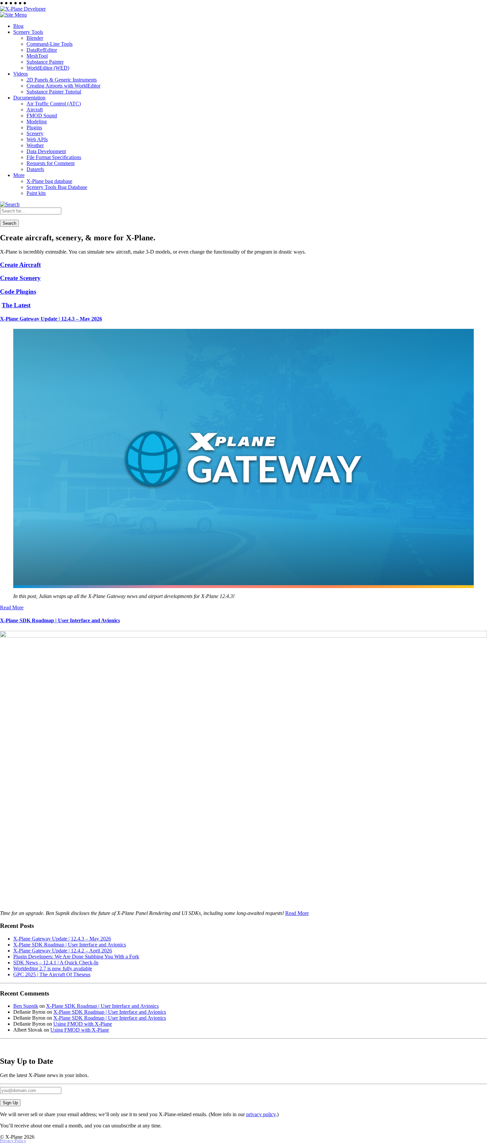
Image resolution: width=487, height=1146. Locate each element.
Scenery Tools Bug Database (57, 187)
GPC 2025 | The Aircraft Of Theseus (51, 974)
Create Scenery (20, 277)
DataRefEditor (42, 50)
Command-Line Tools (50, 44)
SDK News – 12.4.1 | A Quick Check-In (55, 962)
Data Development (46, 151)
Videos (20, 74)
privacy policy (261, 1114)
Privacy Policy (13, 1140)
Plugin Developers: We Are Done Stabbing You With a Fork (76, 956)
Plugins (34, 127)
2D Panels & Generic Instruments (62, 80)
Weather (35, 145)
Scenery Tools (28, 32)
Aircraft (35, 109)
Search (9, 223)
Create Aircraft (20, 264)
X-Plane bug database (49, 181)
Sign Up (10, 1102)
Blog (18, 26)
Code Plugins (18, 291)
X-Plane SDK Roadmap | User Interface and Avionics (60, 620)
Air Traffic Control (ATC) (54, 103)
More (19, 175)
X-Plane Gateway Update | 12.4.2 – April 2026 (62, 950)
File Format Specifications (54, 157)
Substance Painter (45, 62)
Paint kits (36, 193)
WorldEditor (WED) (48, 68)
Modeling (37, 121)
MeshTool (37, 56)
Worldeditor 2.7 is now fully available (52, 968)
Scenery (35, 133)
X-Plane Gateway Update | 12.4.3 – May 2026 (51, 319)
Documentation (29, 97)
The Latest (16, 305)
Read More (12, 607)
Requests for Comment (51, 163)
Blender (35, 38)
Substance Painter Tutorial (54, 91)
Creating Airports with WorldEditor (63, 86)
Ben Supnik (25, 1006)
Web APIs (37, 139)
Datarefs (35, 169)
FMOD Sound (42, 115)
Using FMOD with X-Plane (82, 1024)
